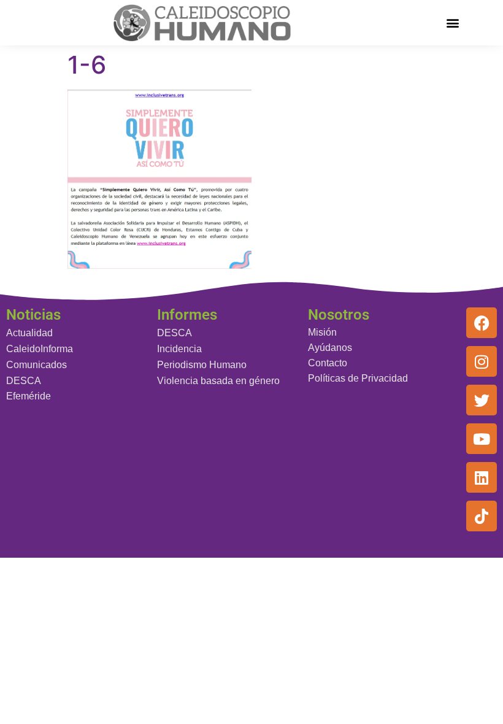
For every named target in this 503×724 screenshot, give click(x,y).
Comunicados (36, 365)
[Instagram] (481, 361)
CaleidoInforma (39, 349)
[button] (453, 22)
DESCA (23, 380)
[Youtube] (481, 438)
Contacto (327, 363)
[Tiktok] (481, 516)
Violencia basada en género (218, 380)
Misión (322, 332)
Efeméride (28, 396)
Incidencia (179, 349)
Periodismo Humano (202, 365)
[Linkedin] (481, 477)
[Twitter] (481, 400)
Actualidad (29, 333)
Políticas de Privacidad (358, 378)
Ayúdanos (330, 347)
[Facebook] (481, 322)
